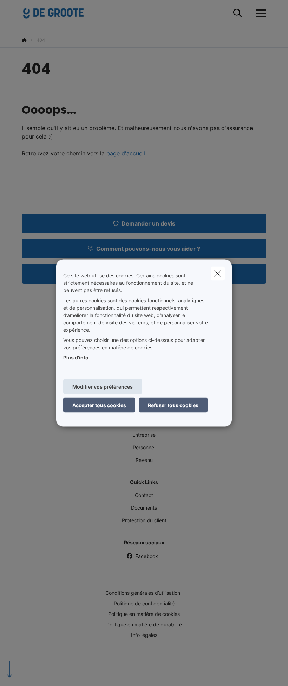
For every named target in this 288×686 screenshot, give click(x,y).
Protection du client (144, 520)
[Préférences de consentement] (28, 672)
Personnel (144, 447)
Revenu (144, 460)
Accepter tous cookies (99, 405)
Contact (144, 495)
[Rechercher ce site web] (237, 13)
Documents (144, 508)
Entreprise (144, 435)
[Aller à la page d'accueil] (57, 13)
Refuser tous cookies (173, 405)
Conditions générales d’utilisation (142, 593)
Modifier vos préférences (102, 387)
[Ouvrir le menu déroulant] (259, 13)
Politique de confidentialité (144, 603)
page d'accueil (125, 153)
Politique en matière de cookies (144, 614)
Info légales (144, 635)
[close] (218, 274)
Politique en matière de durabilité (144, 624)
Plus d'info (76, 358)
